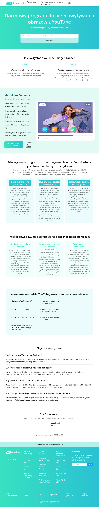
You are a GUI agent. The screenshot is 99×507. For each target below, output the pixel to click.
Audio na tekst (27, 461)
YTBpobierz (40, 444)
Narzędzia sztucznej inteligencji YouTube (52, 3)
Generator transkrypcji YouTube (28, 475)
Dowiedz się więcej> (29, 144)
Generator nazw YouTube (44, 474)
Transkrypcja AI (31, 3)
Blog (70, 3)
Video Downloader (60, 468)
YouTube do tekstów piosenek (23, 317)
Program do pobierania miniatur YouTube (50, 302)
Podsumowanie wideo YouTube (44, 481)
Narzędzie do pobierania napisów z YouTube (50, 310)
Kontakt (38, 495)
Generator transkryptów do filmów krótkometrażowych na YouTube (22, 327)
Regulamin (53, 495)
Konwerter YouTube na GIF (22, 301)
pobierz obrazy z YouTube (37, 372)
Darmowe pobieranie (14, 144)
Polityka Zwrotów (84, 495)
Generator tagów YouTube (44, 459)
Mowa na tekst (27, 468)
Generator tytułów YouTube (42, 467)
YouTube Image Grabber (21, 309)
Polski (12, 459)
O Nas (26, 495)
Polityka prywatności (68, 495)
